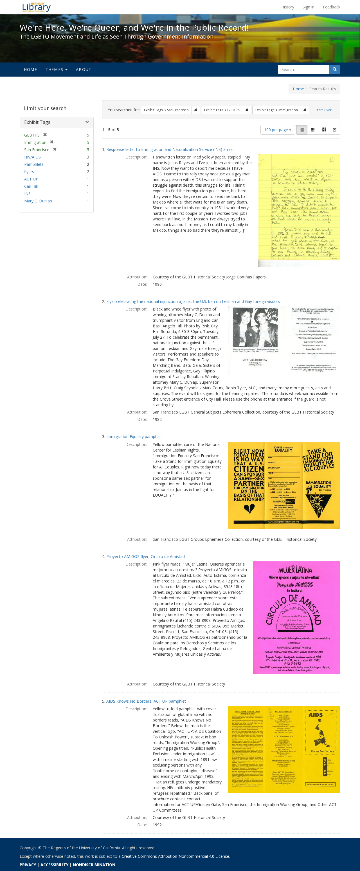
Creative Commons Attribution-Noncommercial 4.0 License (175, 856)
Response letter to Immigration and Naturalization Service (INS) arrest (170, 149)
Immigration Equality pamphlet (134, 436)
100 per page (276, 129)
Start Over (324, 110)
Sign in (308, 7)
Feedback (331, 7)
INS (27, 193)
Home (30, 69)
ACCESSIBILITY (54, 864)
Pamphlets (34, 164)
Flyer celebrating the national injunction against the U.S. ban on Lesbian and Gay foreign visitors (193, 301)
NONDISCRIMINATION (94, 864)
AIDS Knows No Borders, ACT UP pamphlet (146, 701)
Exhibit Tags (37, 122)
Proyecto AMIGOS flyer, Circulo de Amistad (145, 556)
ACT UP (31, 179)
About (83, 69)
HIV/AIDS (32, 157)
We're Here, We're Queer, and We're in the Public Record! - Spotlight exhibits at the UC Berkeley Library (36, 7)
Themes (55, 69)
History (287, 7)
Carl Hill (31, 186)
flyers (29, 171)
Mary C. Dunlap (38, 201)
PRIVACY (28, 864)
